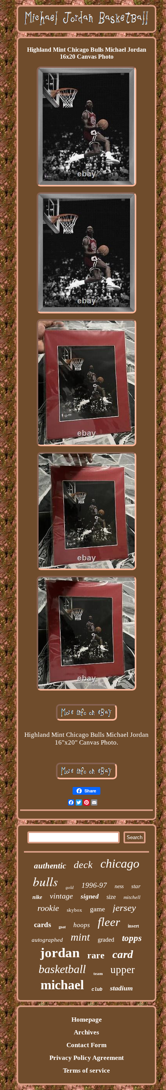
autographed (47, 940)
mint (80, 937)
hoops (81, 925)
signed (90, 896)
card (122, 954)
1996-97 (94, 885)
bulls (45, 881)
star (136, 886)
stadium (121, 988)
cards (42, 925)
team (98, 973)
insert (133, 926)
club (96, 989)
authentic (50, 865)
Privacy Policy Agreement (86, 1057)
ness (119, 886)
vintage (61, 896)
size (111, 897)
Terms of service (86, 1070)
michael (62, 985)
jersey (124, 907)
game (97, 909)
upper (122, 969)
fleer (109, 922)
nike (37, 897)
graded (106, 939)
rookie (48, 908)
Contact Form (86, 1045)
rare (96, 955)
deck (83, 864)
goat (62, 927)
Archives (86, 1032)
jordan (60, 952)
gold (70, 887)
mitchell (132, 897)
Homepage (86, 1019)
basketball (62, 969)
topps (132, 938)
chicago (119, 863)
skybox (74, 910)
